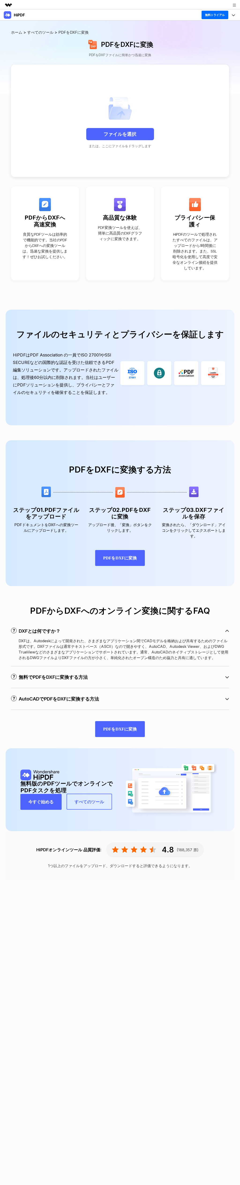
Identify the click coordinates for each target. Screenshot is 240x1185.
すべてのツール (17, 81)
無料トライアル (215, 15)
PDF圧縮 (11, 54)
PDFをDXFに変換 (120, 558)
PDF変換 (11, 40)
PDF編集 (11, 27)
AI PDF (10, 67)
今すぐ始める (41, 802)
